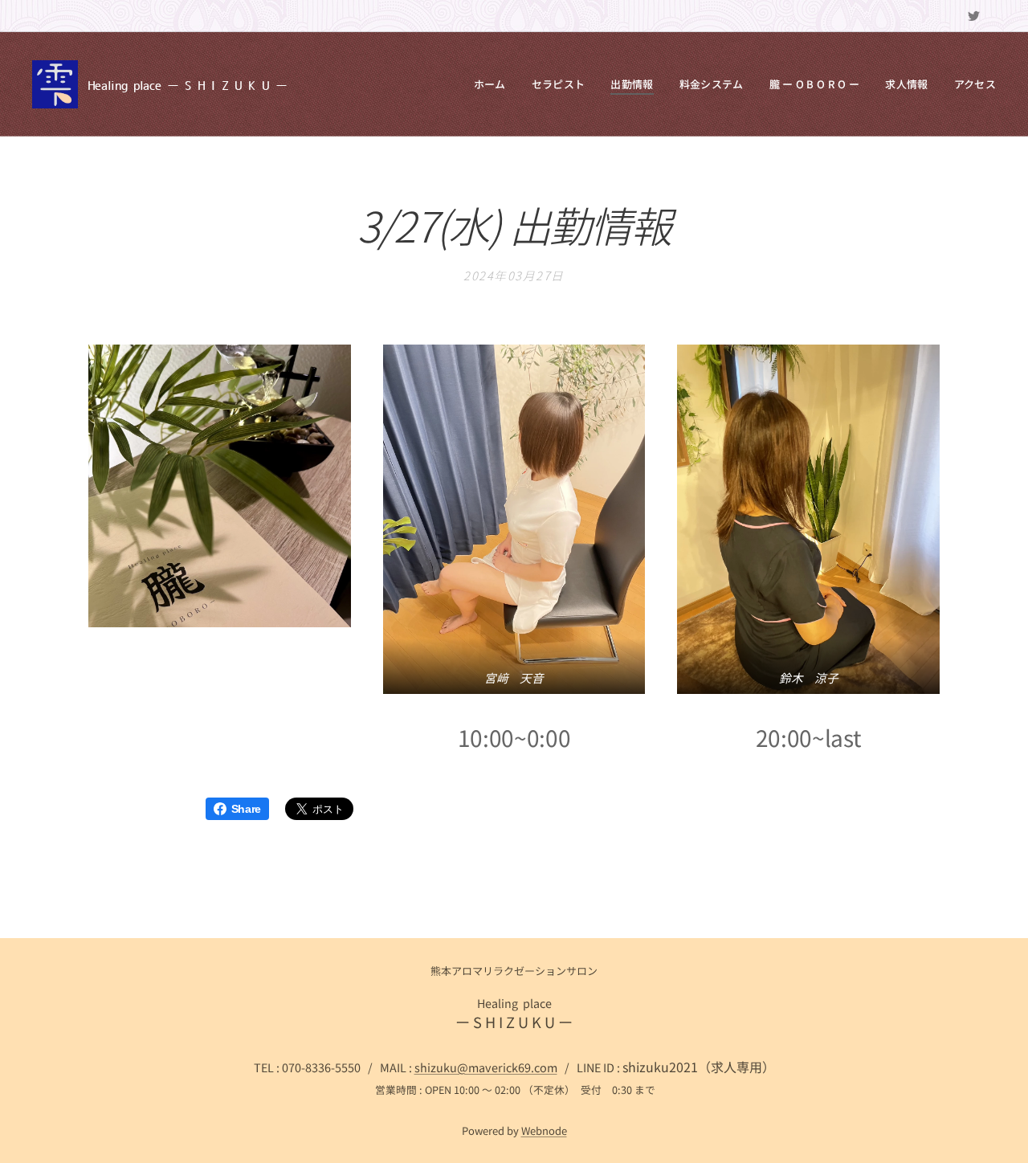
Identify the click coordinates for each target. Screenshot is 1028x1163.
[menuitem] (494, 84)
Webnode (544, 1130)
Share (246, 808)
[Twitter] (974, 16)
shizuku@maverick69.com (485, 1067)
